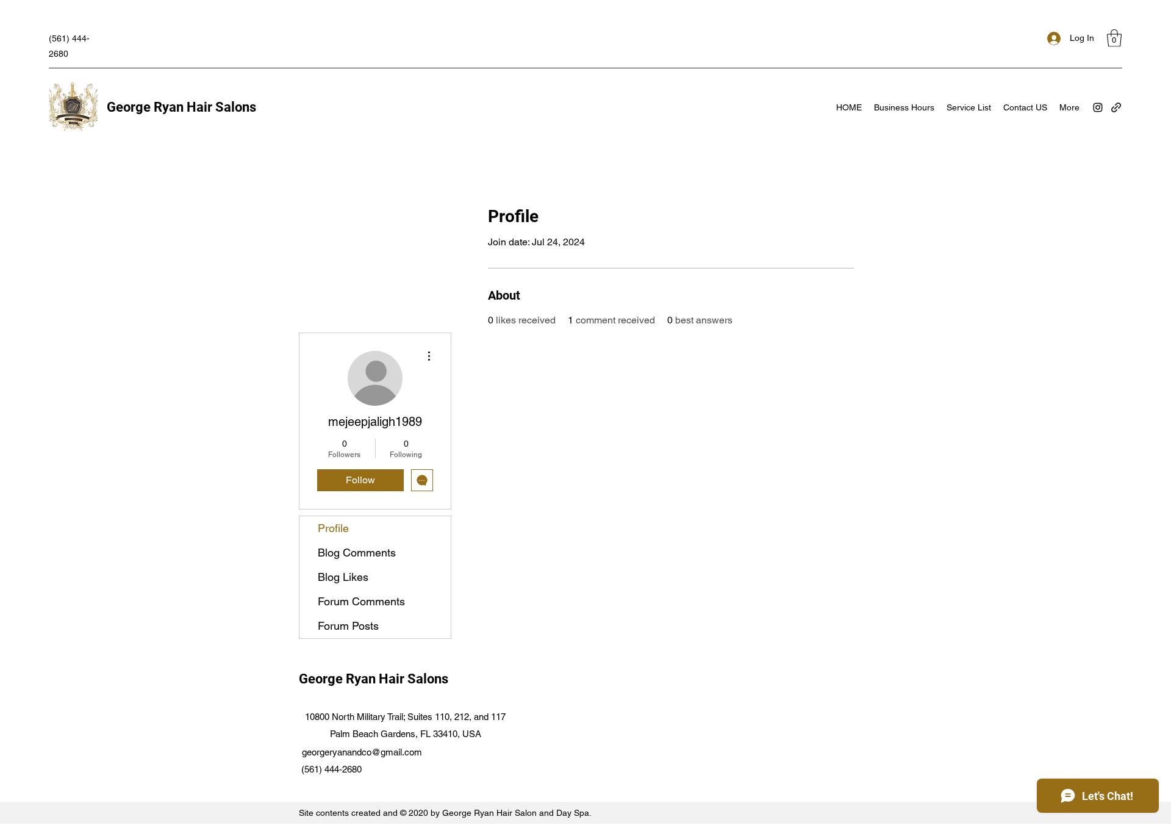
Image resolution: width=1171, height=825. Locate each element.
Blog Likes (343, 577)
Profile (333, 528)
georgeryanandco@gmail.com (362, 752)
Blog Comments (357, 552)
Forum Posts (348, 625)
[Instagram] (1098, 107)
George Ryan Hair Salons (181, 107)
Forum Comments (361, 601)
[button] (1114, 38)
